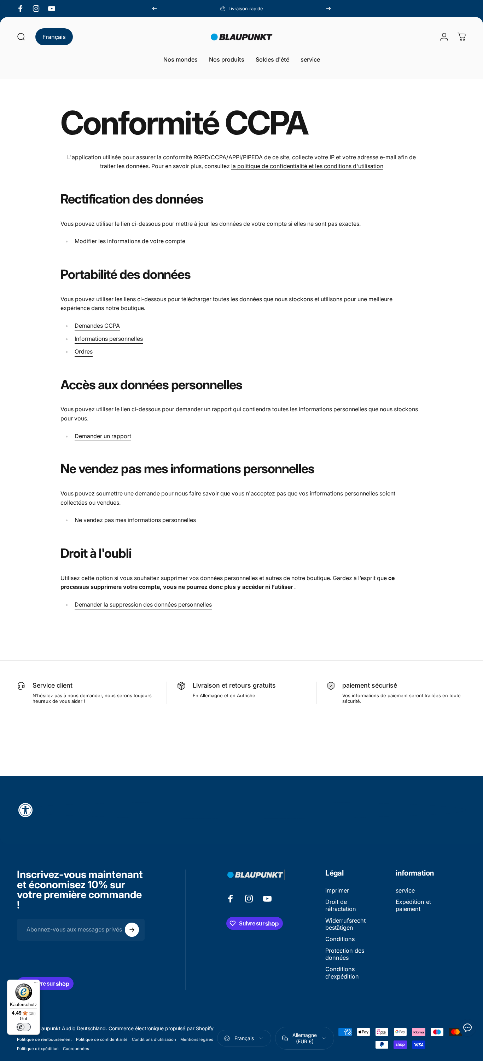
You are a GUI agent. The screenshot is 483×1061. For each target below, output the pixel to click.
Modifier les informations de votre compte (130, 241)
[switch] (24, 1027)
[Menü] (35, 984)
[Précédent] (154, 8)
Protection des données (344, 954)
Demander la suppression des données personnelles (143, 604)
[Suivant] (328, 8)
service (405, 890)
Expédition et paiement (413, 905)
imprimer (337, 890)
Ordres (84, 351)
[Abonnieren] (132, 930)
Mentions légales (196, 1039)
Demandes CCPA (97, 325)
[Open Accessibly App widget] (241, 810)
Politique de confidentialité (102, 1039)
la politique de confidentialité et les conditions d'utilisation (307, 166)
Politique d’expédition (38, 1048)
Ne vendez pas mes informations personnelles (135, 519)
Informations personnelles (109, 338)
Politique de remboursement (44, 1039)
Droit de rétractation (340, 905)
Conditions (340, 938)
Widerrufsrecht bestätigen (345, 924)
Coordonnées (76, 1048)
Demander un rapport (103, 436)
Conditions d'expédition (342, 972)
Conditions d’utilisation (154, 1039)
